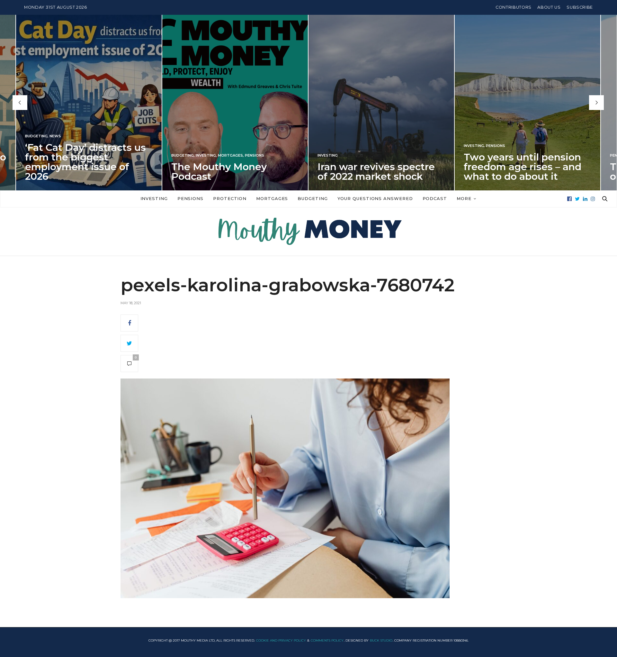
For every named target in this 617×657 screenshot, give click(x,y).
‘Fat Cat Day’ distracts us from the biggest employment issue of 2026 (85, 161)
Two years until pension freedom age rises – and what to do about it (522, 166)
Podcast (435, 198)
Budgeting (36, 136)
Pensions (254, 155)
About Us (548, 7)
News (55, 136)
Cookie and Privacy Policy (281, 640)
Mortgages (230, 155)
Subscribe (580, 7)
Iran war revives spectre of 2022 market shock (376, 171)
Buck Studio (381, 640)
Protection (229, 198)
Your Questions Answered (375, 198)
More (464, 198)
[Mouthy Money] (308, 231)
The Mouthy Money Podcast (219, 171)
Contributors (514, 7)
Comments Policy (327, 640)
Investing (206, 155)
